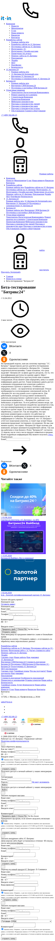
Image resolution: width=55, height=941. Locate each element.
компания (5, 687)
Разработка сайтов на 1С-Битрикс (26, 44)
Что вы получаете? (38, 671)
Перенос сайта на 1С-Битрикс (24, 56)
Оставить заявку (8, 604)
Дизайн (14, 60)
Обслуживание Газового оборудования (28, 111)
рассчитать (44, 270)
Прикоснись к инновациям (13, 680)
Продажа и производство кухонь (25, 108)
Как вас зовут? (7, 749)
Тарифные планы (21, 671)
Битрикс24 (10, 81)
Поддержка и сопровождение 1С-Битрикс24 (30, 79)
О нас (13, 31)
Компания (10, 24)
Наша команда (17, 33)
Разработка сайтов (14, 40)
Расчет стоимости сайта (39, 650)
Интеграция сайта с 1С (19, 650)
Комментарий (7, 619)
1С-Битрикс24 (7, 660)
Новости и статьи (13, 279)
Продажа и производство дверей (25, 104)
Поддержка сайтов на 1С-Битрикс (26, 47)
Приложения (17, 58)
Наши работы (20, 657)
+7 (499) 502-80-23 (9, 115)
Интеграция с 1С (18, 49)
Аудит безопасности (25, 685)
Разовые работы (20, 42)
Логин (4, 779)
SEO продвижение (9, 669)
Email (3, 439)
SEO (13, 63)
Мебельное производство (22, 102)
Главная (9, 276)
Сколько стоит (7, 657)
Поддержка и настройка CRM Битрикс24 (29, 88)
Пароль (4, 782)
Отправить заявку (9, 632)
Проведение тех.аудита (21, 53)
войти (42, 250)
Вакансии (15, 35)
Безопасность (17, 67)
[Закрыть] (3, 744)
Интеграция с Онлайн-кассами (24, 51)
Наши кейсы (46, 680)
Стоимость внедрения (10, 678)
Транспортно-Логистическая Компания (30, 92)
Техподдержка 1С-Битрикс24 (23, 666)
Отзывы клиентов (33, 680)
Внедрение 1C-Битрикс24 (22, 76)
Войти (4, 785)
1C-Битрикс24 (12, 69)
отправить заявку (8, 769)
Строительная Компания (22, 97)
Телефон (4, 614)
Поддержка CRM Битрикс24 (23, 664)
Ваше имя (5, 609)
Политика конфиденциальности (15, 741)
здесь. (50, 434)
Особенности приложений (32, 678)
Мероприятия (17, 28)
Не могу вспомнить (40, 782)
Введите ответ (7, 626)
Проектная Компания (20, 99)
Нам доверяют (32, 657)
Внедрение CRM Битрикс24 (23, 85)
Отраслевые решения (15, 90)
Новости (15, 26)
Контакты (15, 37)
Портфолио (16, 65)
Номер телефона (8, 752)
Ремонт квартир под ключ (24, 95)
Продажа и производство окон (24, 106)
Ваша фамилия (7, 885)
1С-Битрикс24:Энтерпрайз (24, 74)
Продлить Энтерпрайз (10, 272)
